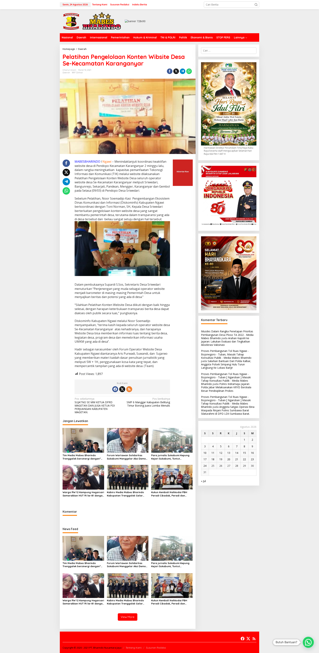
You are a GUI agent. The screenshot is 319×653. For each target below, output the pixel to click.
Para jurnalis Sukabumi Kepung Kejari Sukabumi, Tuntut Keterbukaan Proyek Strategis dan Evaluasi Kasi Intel (170, 457)
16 (252, 453)
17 (204, 459)
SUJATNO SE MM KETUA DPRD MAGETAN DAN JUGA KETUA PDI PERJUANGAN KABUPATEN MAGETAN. (95, 405)
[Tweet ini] (176, 71)
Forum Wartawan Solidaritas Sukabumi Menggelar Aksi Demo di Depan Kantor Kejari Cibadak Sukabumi (126, 457)
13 (228, 453)
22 (244, 459)
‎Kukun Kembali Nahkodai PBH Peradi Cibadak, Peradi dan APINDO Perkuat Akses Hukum (169, 494)
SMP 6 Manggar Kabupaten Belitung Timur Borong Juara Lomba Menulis (148, 402)
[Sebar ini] (169, 71)
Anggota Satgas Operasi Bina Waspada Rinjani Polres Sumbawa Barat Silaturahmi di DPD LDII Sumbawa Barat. (227, 410)
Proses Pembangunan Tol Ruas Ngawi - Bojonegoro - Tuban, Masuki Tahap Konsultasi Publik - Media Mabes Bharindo (226, 354)
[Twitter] (122, 389)
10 (204, 453)
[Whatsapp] (189, 71)
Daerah (66, 72)
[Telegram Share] (182, 71)
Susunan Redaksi (156, 647)
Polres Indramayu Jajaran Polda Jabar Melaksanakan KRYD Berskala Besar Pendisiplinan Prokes (226, 387)
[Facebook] (115, 389)
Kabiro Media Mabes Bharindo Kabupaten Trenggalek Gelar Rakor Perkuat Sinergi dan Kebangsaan (125, 494)
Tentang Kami (134, 647)
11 (212, 453)
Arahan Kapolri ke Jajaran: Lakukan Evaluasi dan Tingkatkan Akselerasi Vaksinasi (225, 341)
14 (236, 453)
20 (228, 459)
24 (204, 466)
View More (127, 617)
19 (220, 459)
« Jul (203, 481)
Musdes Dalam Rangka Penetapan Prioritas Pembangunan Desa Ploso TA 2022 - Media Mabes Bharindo (227, 335)
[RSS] (129, 389)
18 (212, 459)
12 (220, 453)
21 (236, 459)
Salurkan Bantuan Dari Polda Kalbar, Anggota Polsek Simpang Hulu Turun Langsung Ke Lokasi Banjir (226, 364)
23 (252, 459)
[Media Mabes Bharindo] (92, 21)
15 (244, 453)
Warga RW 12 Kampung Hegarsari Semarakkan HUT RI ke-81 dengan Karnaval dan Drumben (83, 494)
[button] (256, 4)
